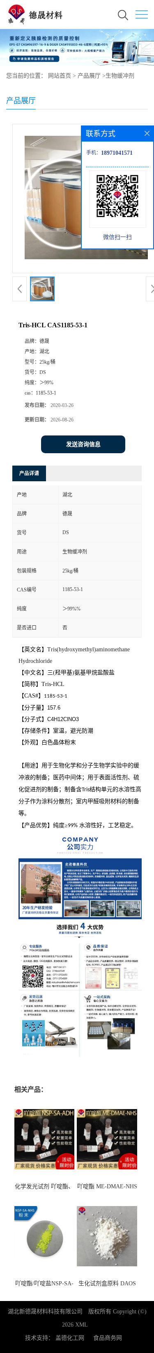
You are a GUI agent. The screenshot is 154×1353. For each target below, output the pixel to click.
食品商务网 (107, 1338)
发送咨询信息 (83, 444)
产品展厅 (89, 76)
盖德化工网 (69, 1338)
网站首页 (59, 76)
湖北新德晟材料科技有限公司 (45, 1311)
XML (81, 1325)
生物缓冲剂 (120, 76)
